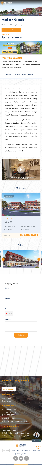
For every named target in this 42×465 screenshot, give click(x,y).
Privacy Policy (22, 454)
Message (8, 319)
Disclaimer (36, 450)
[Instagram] (26, 458)
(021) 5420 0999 (10, 418)
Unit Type (16, 74)
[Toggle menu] (39, 3)
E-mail (7, 298)
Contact (30, 74)
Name (7, 288)
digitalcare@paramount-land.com (16, 421)
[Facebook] (15, 458)
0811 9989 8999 (9, 415)
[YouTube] (21, 458)
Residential (6, 398)
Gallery (24, 74)
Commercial (6, 401)
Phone (7, 309)
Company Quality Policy (21, 450)
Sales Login (10, 389)
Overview (8, 74)
